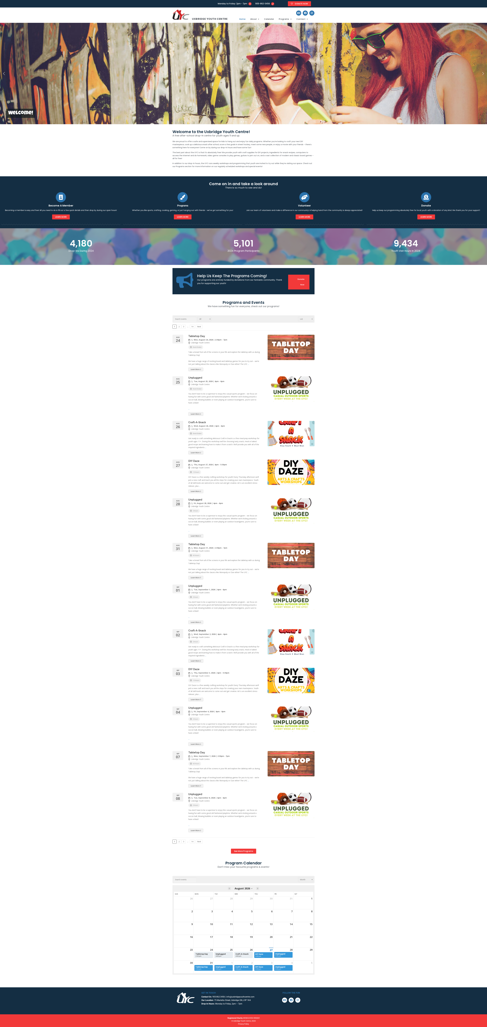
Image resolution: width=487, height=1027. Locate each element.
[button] (255, 19)
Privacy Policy (243, 1024)
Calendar (269, 19)
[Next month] (257, 888)
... (248, 364)
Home (242, 19)
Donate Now (301, 282)
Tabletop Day (196, 336)
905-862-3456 (262, 3)
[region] (243, 73)
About (253, 19)
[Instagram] (311, 13)
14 (192, 326)
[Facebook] (305, 13)
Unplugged (195, 377)
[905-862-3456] (272, 3)
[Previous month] (229, 888)
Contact (300, 19)
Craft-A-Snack (197, 422)
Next (199, 326)
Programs (284, 19)
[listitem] (203, 955)
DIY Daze (193, 460)
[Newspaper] (298, 13)
